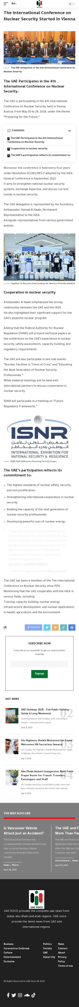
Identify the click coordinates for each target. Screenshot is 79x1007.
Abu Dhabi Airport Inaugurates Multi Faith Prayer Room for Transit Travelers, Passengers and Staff (47, 775)
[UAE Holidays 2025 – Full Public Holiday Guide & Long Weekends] (12, 715)
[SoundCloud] (26, 995)
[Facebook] (8, 995)
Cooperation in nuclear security (29, 149)
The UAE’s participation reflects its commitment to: (41, 155)
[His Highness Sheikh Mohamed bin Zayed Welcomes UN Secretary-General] (12, 746)
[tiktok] (33, 995)
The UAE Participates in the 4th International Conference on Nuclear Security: (35, 140)
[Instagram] (20, 995)
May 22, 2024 (58, 571)
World (15, 865)
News (6, 865)
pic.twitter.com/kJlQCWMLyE (28, 564)
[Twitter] (14, 995)
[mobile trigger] (7, 4)
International (62, 861)
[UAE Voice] (39, 4)
